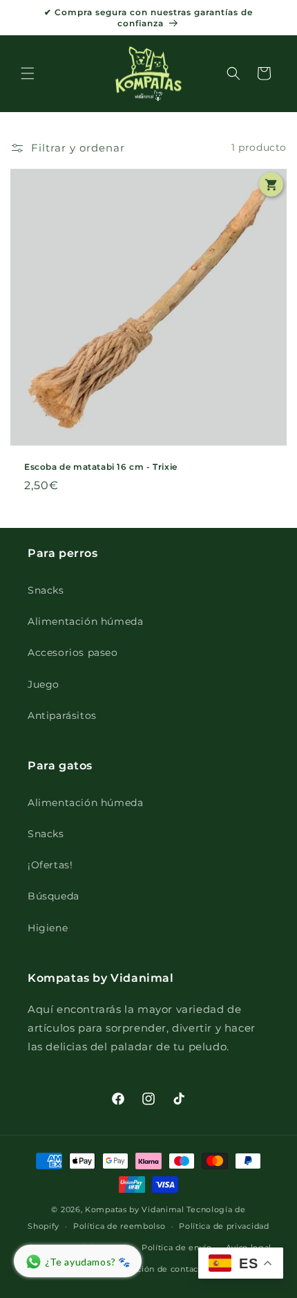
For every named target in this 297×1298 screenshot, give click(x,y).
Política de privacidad (224, 1226)
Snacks (46, 590)
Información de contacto (155, 1269)
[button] (27, 73)
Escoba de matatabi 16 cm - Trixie (101, 466)
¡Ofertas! (50, 865)
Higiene (48, 928)
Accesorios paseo (73, 652)
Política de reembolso (119, 1226)
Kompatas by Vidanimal (134, 1209)
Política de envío (177, 1247)
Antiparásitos (62, 715)
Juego (43, 684)
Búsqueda (53, 896)
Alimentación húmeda (85, 621)
